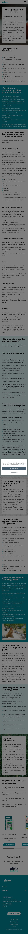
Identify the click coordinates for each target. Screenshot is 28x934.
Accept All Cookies (14, 468)
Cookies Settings (14, 472)
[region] (14, 467)
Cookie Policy (21, 464)
